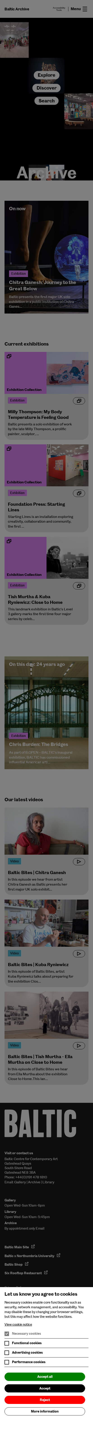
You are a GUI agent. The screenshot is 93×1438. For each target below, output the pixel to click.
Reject (45, 1400)
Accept (44, 1388)
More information (45, 1411)
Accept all (45, 1377)
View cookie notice (18, 1325)
